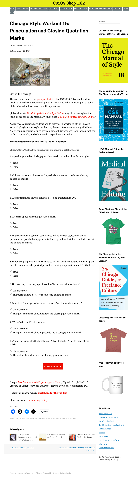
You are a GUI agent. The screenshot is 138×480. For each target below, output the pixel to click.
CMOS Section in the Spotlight (111, 425)
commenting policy (36, 400)
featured (64, 418)
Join (12, 12)
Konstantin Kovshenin (62, 473)
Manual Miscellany (106, 448)
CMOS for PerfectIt (106, 421)
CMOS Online (22, 8)
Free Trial (53, 8)
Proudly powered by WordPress (22, 473)
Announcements (105, 414)
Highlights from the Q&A (109, 440)
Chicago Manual (16, 45)
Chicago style (47, 418)
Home (12, 8)
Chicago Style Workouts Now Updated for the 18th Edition (27, 437)
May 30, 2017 (29, 45)
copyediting (57, 418)
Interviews (103, 444)
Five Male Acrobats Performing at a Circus (39, 382)
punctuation (72, 418)
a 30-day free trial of (76, 116)
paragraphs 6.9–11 (47, 99)
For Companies (80, 8)
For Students (66, 8)
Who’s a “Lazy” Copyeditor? (22, 447)
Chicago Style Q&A (38, 8)
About (126, 8)
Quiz (78, 418)
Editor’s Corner (105, 429)
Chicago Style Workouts (100, 8)
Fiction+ (117, 8)
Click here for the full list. (52, 393)
